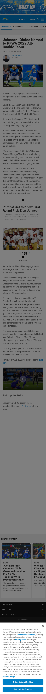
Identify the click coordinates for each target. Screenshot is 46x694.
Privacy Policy (20, 640)
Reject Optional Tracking (23, 682)
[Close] (43, 626)
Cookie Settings (9, 677)
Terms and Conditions (26, 635)
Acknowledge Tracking (23, 689)
